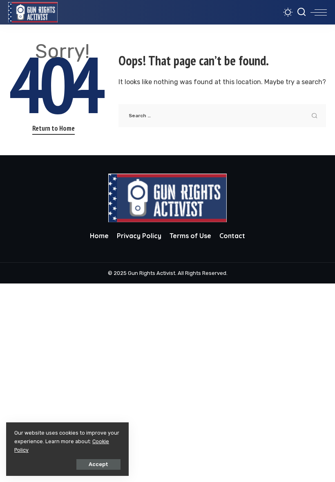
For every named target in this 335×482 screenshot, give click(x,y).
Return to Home (53, 128)
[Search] (301, 12)
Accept (98, 464)
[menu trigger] (318, 12)
